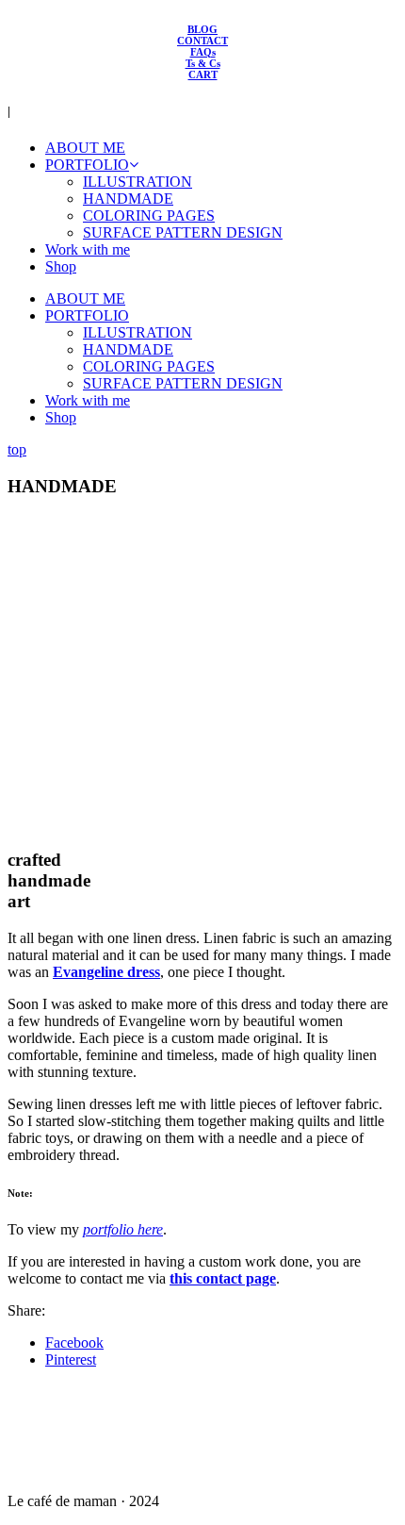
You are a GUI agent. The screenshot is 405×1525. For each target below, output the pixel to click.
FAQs (203, 52)
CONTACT (202, 40)
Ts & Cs (203, 63)
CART (203, 74)
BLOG (202, 29)
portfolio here (123, 1229)
